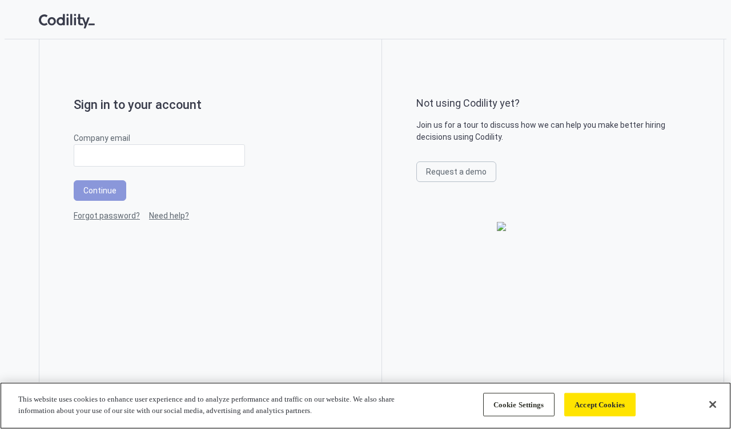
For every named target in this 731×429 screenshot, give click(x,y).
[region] (365, 405)
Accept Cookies (600, 404)
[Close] (712, 404)
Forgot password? (107, 215)
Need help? (169, 215)
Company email (102, 138)
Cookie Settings (518, 404)
